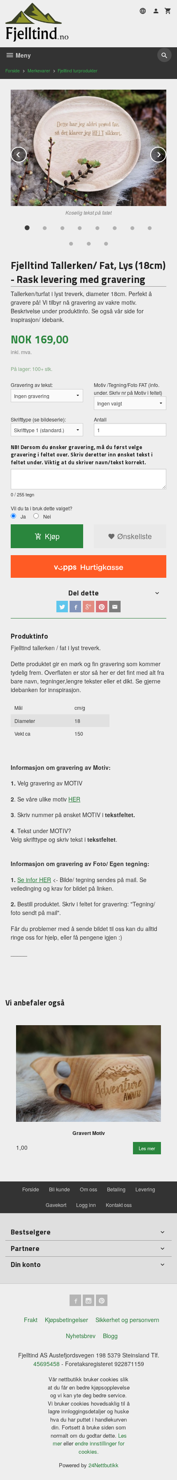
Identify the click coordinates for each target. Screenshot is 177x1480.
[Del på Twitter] (62, 606)
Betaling (116, 1189)
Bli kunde (59, 1189)
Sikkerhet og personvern (127, 1320)
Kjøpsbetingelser (66, 1320)
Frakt (30, 1320)
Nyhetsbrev (80, 1336)
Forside (12, 70)
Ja (23, 516)
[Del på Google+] (88, 606)
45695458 (46, 1364)
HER (74, 799)
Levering (145, 1189)
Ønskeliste (133, 536)
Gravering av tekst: (32, 384)
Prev (26, 153)
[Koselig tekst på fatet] (88, 148)
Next (165, 153)
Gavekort (56, 1204)
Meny (22, 55)
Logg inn (86, 1204)
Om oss (88, 1189)
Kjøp (52, 536)
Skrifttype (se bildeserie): (38, 419)
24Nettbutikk (103, 1465)
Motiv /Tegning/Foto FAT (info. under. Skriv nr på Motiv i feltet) (128, 388)
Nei (47, 516)
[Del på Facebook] (75, 606)
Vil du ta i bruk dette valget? (41, 508)
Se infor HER (34, 879)
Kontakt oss (119, 1204)
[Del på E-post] (115, 606)
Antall (100, 419)
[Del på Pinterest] (101, 606)
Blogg (110, 1336)
